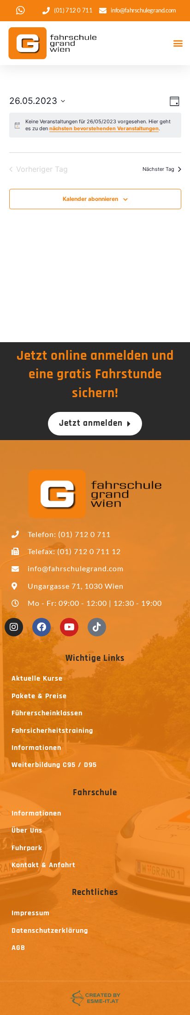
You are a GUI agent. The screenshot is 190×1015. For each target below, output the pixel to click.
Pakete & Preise (39, 696)
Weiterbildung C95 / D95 (54, 765)
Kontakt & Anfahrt (44, 865)
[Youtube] (69, 627)
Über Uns (27, 830)
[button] (177, 43)
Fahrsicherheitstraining (52, 731)
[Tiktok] (97, 627)
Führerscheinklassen (47, 713)
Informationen (36, 748)
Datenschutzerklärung (50, 931)
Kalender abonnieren (90, 198)
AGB (18, 948)
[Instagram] (14, 627)
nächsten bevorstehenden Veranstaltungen (104, 128)
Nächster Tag (158, 169)
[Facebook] (41, 627)
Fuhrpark (27, 848)
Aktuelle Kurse (37, 678)
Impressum (31, 913)
